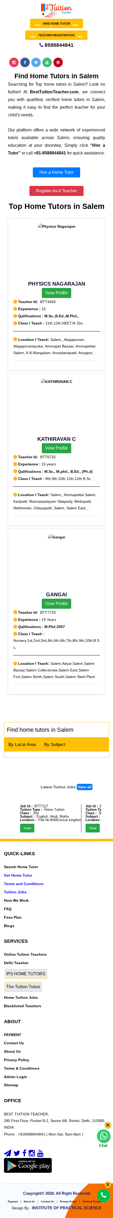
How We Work (16, 900)
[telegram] (7, 1154)
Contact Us (14, 1043)
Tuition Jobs (15, 892)
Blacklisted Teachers (22, 1006)
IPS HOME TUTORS (25, 974)
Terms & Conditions (21, 1068)
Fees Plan (13, 917)
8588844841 (58, 45)
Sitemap (11, 1085)
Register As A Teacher (56, 191)
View (24, 828)
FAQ (8, 909)
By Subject (54, 744)
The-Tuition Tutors (23, 987)
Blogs (9, 926)
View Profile (56, 293)
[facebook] (24, 1154)
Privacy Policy (16, 1060)
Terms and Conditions (24, 884)
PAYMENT (12, 1035)
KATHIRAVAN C (56, 439)
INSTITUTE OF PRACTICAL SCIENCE (66, 1208)
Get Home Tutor (18, 875)
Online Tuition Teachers (25, 954)
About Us (12, 1051)
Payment (13, 1201)
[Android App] (28, 1165)
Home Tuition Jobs (21, 997)
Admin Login (15, 1077)
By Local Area (22, 744)
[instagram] (32, 1154)
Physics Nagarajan (56, 284)
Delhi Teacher (16, 963)
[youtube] (40, 1154)
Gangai (56, 594)
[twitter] (16, 1154)
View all (84, 787)
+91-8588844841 (50, 153)
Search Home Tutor (21, 867)
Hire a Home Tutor (56, 172)
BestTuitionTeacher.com (54, 92)
